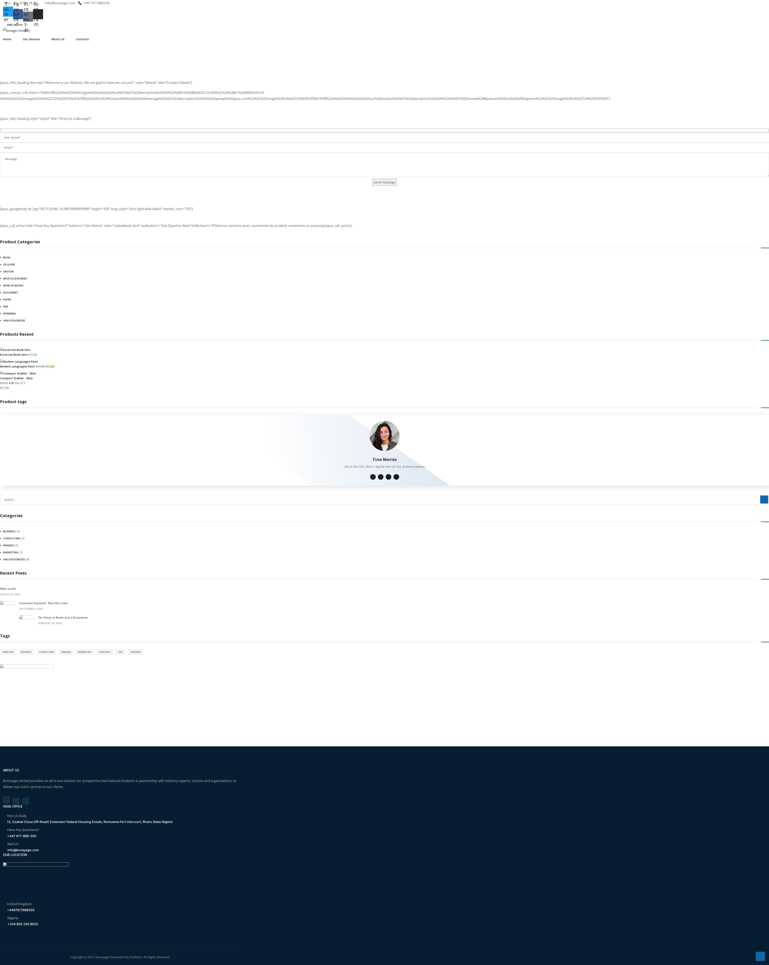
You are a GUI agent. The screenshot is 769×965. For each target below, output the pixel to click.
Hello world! (8, 588)
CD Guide (9, 264)
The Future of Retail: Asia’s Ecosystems (63, 617)
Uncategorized (14, 320)
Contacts (82, 39)
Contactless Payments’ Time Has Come (43, 603)
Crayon (8, 271)
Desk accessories (15, 278)
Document (10, 292)
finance (8, 545)
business (9, 531)
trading (135, 652)
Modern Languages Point (17, 366)
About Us (57, 39)
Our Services (31, 39)
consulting (11, 538)
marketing (10, 552)
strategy (105, 652)
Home (7, 39)
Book (6, 257)
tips (120, 652)
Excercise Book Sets (13, 354)
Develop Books (13, 285)
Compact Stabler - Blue (16, 378)
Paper (7, 299)
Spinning (9, 313)
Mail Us (12, 844)
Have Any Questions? (23, 830)
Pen (5, 306)
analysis (8, 652)
